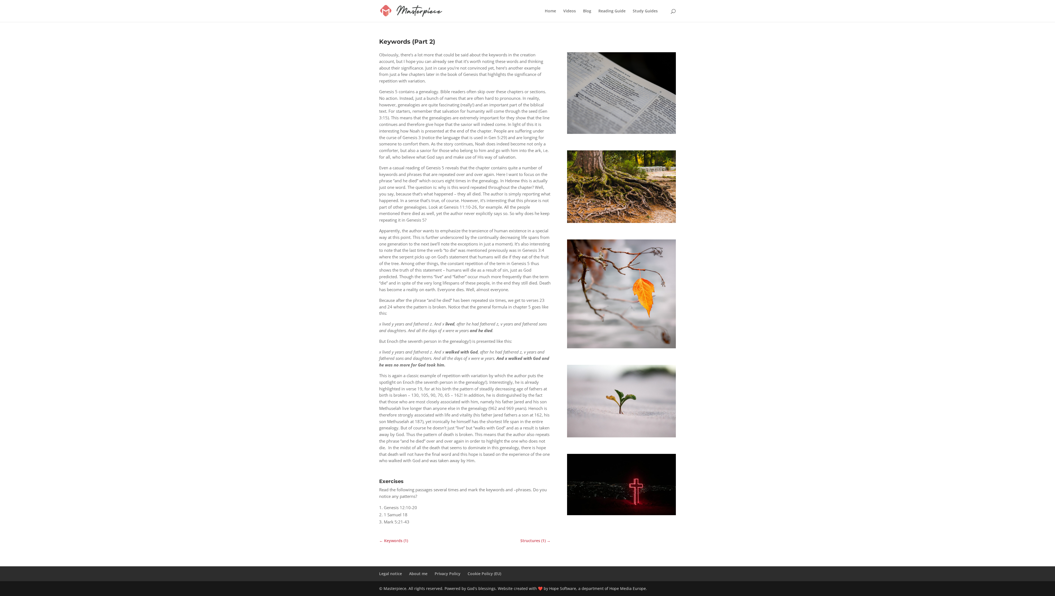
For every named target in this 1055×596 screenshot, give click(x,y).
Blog (587, 11)
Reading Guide (612, 11)
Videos (569, 11)
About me (418, 573)
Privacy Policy (447, 573)
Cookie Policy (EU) (484, 573)
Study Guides (645, 11)
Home (550, 11)
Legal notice (390, 573)
